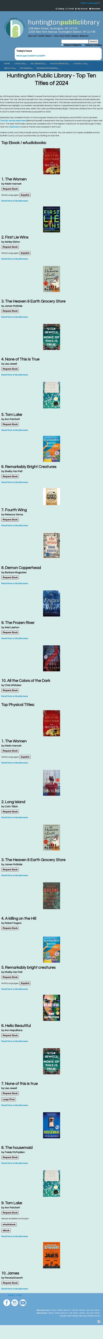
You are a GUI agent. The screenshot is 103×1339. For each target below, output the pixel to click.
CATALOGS (19, 64)
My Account (82, 9)
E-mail (71, 9)
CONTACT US (79, 64)
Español (25, 195)
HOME (7, 64)
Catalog (61, 9)
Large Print (9, 1099)
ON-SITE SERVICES (59, 64)
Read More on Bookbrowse (14, 201)
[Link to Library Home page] (51, 27)
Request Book (10, 189)
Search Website (72, 45)
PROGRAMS (25, 68)
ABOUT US (9, 68)
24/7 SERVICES (37, 64)
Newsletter (96, 9)
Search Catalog (93, 45)
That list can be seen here (13, 121)
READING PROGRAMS (47, 68)
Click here (14, 127)
